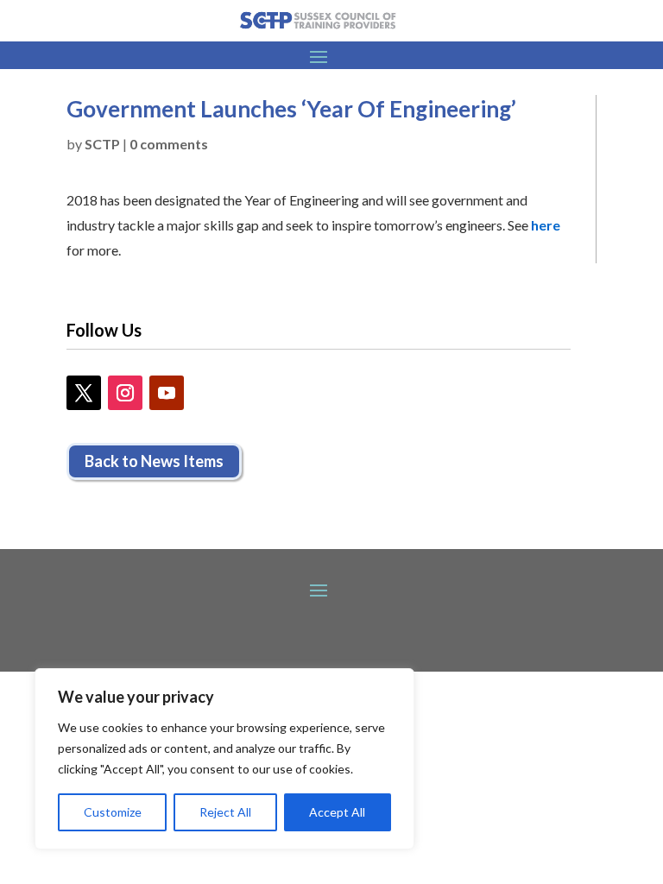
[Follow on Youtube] (166, 393)
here (545, 225)
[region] (224, 758)
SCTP (102, 144)
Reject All (225, 812)
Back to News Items (154, 460)
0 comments (168, 144)
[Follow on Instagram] (125, 393)
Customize (113, 812)
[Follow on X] (83, 393)
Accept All (337, 812)
